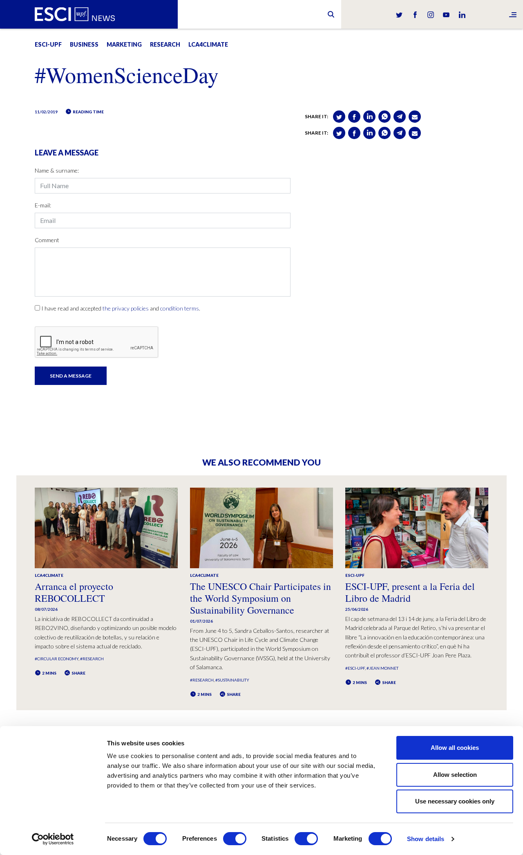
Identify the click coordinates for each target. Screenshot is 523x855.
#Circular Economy (56, 658)
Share (78, 672)
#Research (92, 658)
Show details (425, 838)
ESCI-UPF (48, 44)
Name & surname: (57, 170)
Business (84, 44)
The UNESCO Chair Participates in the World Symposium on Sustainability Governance (260, 598)
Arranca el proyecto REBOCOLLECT (74, 592)
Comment (47, 239)
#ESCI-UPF (355, 668)
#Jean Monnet (382, 668)
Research (165, 44)
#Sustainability (232, 679)
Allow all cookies (455, 747)
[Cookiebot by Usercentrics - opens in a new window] (53, 839)
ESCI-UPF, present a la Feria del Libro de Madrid (410, 592)
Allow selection (455, 774)
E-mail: (43, 205)
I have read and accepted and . (120, 308)
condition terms (179, 308)
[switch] (234, 838)
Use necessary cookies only (454, 801)
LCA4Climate (208, 44)
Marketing (124, 44)
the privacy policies (126, 308)
